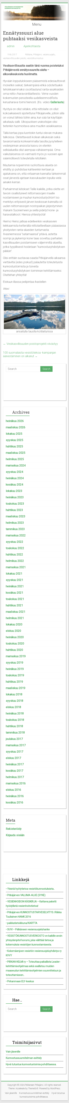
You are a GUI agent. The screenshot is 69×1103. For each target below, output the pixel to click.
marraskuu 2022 (16, 535)
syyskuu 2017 (14, 751)
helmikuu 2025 (15, 459)
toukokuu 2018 (15, 719)
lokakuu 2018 (14, 694)
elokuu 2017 (13, 758)
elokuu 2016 (13, 789)
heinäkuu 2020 (15, 637)
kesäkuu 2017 (14, 770)
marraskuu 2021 (16, 567)
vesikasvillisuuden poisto (14, 58)
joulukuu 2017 (14, 739)
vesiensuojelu (49, 54)
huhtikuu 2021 (14, 605)
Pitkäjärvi (37, 54)
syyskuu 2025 (14, 440)
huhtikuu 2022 (14, 554)
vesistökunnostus (35, 58)
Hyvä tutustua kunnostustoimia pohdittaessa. (31, 1064)
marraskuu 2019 (16, 656)
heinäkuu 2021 (15, 586)
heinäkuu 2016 (15, 796)
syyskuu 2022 (14, 541)
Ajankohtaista (32, 46)
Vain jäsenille (13, 1051)
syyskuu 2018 (14, 700)
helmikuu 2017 (15, 777)
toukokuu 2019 (15, 675)
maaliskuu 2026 (15, 427)
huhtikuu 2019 (14, 681)
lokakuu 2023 (14, 491)
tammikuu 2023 (15, 529)
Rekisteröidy (14, 828)
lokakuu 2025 (14, 433)
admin (11, 46)
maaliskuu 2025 (15, 452)
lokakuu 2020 (14, 624)
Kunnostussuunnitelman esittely (24, 1058)
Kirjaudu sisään (15, 835)
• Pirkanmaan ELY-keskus (20, 981)
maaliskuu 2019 (15, 688)
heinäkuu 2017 (15, 764)
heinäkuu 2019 (15, 669)
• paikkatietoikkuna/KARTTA (21, 923)
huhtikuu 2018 (14, 726)
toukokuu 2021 (15, 599)
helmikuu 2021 (15, 618)
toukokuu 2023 (15, 503)
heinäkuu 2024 (15, 478)
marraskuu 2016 (16, 783)
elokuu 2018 (13, 707)
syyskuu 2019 (14, 662)
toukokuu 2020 (15, 643)
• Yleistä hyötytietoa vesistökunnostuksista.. (30, 888)
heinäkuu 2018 (15, 713)
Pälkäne (28, 54)
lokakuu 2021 (14, 573)
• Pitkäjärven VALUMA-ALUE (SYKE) (25, 895)
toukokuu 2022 (15, 548)
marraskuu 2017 (16, 745)
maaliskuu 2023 (15, 516)
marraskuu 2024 (16, 465)
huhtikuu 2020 (14, 650)
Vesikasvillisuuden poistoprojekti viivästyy (30, 343)
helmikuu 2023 (15, 522)
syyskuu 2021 (14, 580)
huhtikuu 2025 (14, 446)
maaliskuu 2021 (15, 611)
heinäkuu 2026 (15, 421)
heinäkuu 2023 (15, 497)
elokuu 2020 (13, 630)
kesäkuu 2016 (14, 802)
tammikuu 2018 (15, 732)
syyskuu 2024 (14, 472)
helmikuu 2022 (15, 561)
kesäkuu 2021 (14, 592)
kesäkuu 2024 (14, 484)
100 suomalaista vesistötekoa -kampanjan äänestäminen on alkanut (29, 354)
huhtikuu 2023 (14, 510)
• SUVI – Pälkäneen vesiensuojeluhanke (28, 929)
